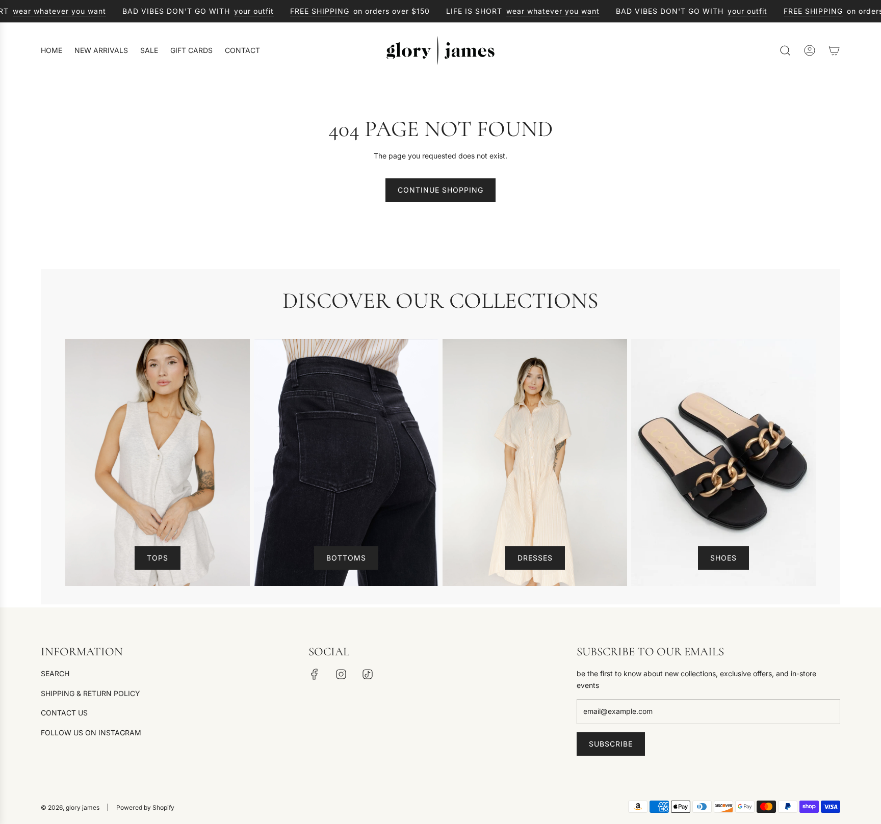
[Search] (785, 50)
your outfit (241, 11)
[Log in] (809, 50)
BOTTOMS (346, 557)
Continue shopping (440, 189)
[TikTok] (367, 674)
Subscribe (611, 743)
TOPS (157, 557)
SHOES (723, 557)
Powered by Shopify (145, 807)
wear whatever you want (46, 11)
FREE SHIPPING (306, 11)
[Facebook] (314, 674)
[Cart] (834, 50)
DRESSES (535, 557)
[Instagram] (341, 674)
